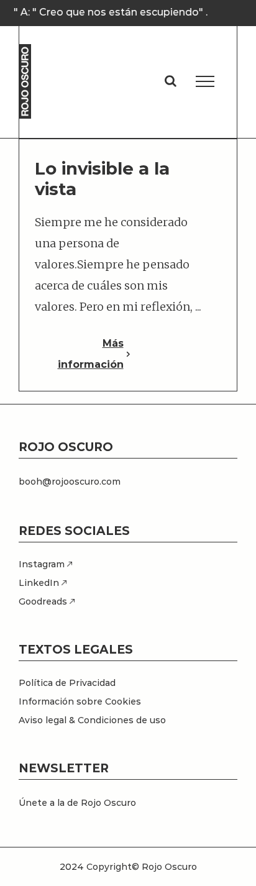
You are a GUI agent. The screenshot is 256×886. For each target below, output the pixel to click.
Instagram (43, 564)
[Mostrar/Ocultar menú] (205, 81)
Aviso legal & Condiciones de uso (92, 720)
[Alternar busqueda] (170, 81)
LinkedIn (40, 582)
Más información (91, 353)
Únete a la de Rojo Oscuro (77, 802)
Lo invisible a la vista (102, 178)
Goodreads (44, 601)
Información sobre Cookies (80, 701)
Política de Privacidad (67, 682)
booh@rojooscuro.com (70, 481)
